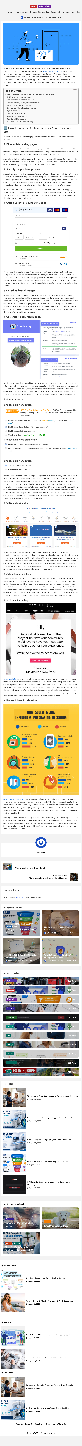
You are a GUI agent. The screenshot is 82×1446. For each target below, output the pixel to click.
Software (17, 1243)
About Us (19, 1424)
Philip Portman (13, 930)
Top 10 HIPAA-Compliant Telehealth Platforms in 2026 (19, 1249)
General (47, 1222)
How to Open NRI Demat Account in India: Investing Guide (48, 1335)
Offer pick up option (16, 114)
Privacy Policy (50, 1424)
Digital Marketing (45, 6)
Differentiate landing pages (19, 97)
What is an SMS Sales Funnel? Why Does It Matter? (48, 1161)
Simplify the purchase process (21, 100)
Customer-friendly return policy (21, 108)
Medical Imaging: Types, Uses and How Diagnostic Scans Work (58, 928)
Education (9, 1219)
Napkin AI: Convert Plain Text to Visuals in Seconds (45, 1278)
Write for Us (61, 1424)
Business (33, 6)
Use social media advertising (20, 122)
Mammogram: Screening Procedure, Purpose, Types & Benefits (52, 1096)
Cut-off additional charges (19, 105)
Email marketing (10, 679)
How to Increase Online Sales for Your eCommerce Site (29, 94)
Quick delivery (13, 111)
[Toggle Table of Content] (74, 91)
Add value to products (17, 116)
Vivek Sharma (52, 961)
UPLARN (27, 17)
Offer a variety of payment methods (23, 103)
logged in (19, 897)
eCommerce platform (52, 71)
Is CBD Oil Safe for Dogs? (57, 1225)
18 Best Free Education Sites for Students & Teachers (46, 1358)
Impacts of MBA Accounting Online (18, 1224)
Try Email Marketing (16, 119)
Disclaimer (38, 1424)
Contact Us (29, 1424)
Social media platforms (13, 799)
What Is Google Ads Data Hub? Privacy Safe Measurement (57, 956)
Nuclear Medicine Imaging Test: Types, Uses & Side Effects (51, 1117)
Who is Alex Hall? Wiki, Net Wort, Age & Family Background (49, 1301)
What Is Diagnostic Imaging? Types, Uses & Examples (49, 1139)
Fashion (8, 1243)
